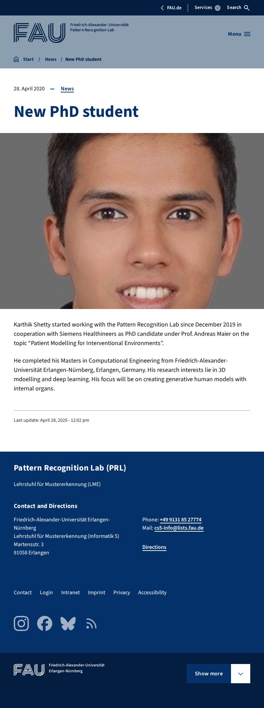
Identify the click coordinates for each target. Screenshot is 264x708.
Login (46, 592)
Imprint (96, 592)
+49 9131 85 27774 (180, 519)
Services (203, 7)
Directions (154, 547)
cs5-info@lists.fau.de (179, 528)
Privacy (121, 592)
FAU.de (174, 7)
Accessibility (152, 592)
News (67, 88)
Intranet (70, 592)
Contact (23, 592)
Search (234, 7)
